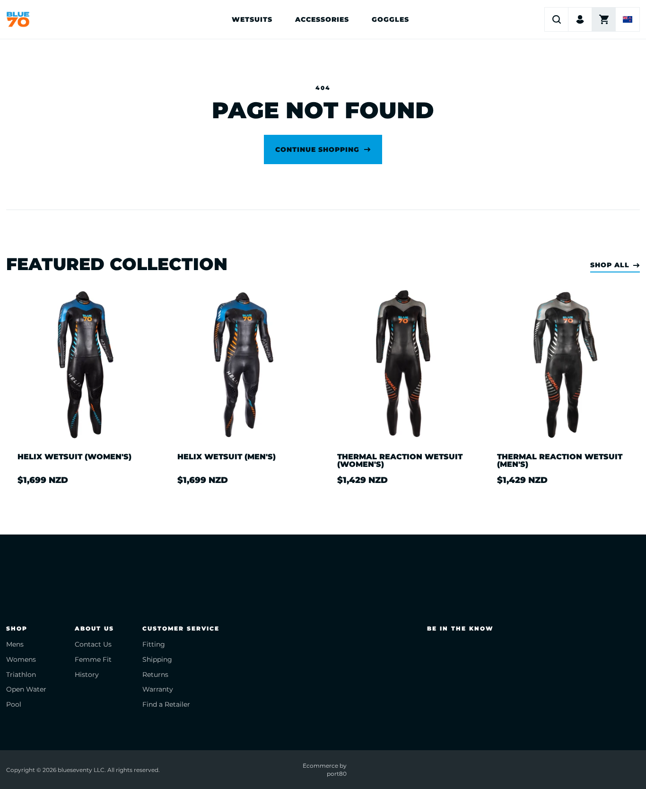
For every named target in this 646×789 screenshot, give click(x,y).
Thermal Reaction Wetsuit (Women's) (400, 460)
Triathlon (21, 674)
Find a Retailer (166, 704)
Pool (13, 704)
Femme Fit (93, 659)
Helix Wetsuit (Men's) (226, 457)
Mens (15, 644)
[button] (556, 19)
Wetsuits (252, 19)
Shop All (609, 265)
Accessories (322, 19)
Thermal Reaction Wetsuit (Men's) (559, 460)
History (87, 674)
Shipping (157, 659)
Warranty (157, 689)
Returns (155, 674)
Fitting (153, 644)
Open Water (26, 689)
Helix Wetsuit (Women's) (74, 457)
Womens (21, 659)
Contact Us (93, 644)
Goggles (390, 19)
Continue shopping (317, 149)
